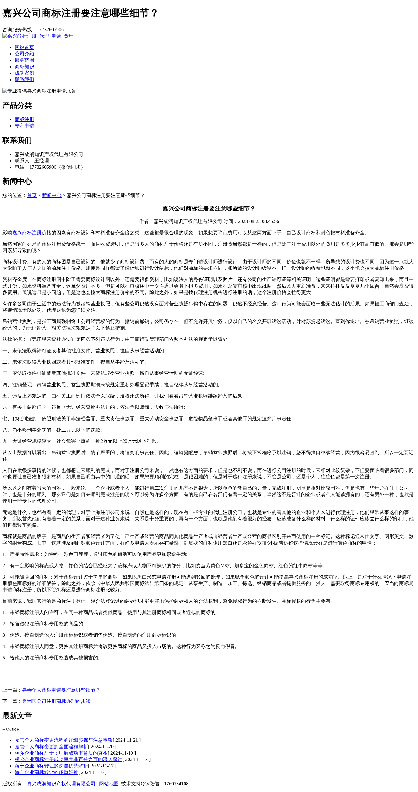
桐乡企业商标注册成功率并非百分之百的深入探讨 (68, 759)
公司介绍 (24, 53)
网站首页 (24, 47)
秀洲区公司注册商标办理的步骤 (56, 701)
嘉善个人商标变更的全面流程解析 (51, 746)
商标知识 (24, 66)
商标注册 (24, 119)
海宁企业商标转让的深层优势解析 (51, 765)
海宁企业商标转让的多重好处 (46, 772)
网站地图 (109, 783)
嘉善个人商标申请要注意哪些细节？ (61, 689)
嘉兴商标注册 (27, 232)
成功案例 (24, 73)
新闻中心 (52, 195)
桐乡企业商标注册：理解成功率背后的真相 (61, 753)
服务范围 (24, 60)
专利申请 (24, 125)
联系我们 (24, 79)
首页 (32, 195)
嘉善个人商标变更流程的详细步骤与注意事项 (64, 740)
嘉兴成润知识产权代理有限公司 (61, 783)
